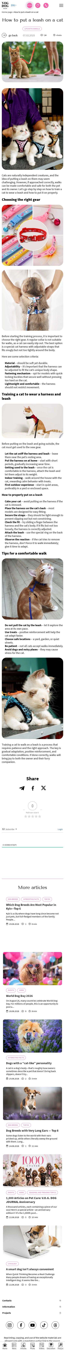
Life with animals (32, 29)
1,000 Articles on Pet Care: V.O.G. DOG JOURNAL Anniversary (31, 1200)
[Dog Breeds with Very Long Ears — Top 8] (32, 1103)
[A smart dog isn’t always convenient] (32, 1242)
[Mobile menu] (61, 5)
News (21, 990)
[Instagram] (9, 1325)
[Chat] (37, 5)
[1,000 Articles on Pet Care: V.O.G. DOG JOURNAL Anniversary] (32, 1170)
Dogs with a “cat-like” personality (29, 1063)
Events (11, 990)
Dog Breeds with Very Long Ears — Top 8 (32, 1130)
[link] (46, 5)
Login (60, 829)
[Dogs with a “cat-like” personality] (32, 1036)
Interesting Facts (31, 899)
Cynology (12, 1264)
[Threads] (55, 1325)
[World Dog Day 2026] (32, 968)
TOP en (47, 899)
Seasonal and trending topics (42, 1192)
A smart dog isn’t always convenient (30, 1269)
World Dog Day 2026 (19, 996)
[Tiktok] (44, 1325)
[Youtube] (32, 1325)
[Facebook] (21, 1325)
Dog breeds (13, 899)
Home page (7, 12)
